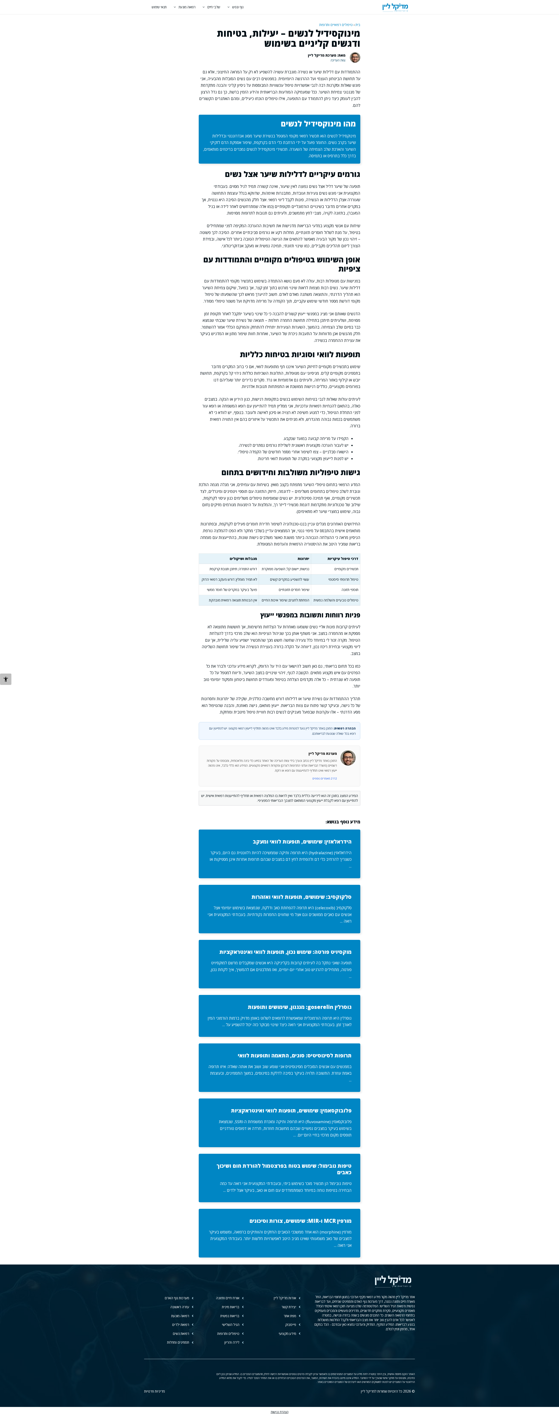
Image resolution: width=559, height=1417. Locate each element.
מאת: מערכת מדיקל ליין (326, 55)
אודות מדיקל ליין (285, 1298)
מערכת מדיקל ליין (323, 753)
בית (357, 24)
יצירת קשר (288, 1306)
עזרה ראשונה (179, 1306)
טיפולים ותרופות (228, 1333)
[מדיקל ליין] (395, 7)
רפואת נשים (181, 1333)
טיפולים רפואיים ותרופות (336, 24)
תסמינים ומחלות (178, 1342)
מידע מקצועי (287, 1333)
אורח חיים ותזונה (227, 1298)
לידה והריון (231, 1342)
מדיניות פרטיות (154, 1391)
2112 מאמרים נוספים (324, 778)
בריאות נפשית (229, 1315)
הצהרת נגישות (279, 1412)
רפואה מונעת (187, 7)
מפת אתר (290, 1315)
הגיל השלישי (230, 1324)
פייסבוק (290, 1324)
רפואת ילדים (180, 1324)
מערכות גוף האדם (177, 1298)
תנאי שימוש (159, 7)
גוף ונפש (237, 7)
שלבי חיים (213, 7)
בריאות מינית (230, 1306)
